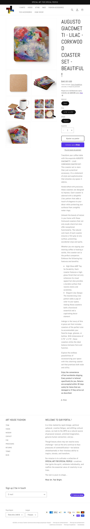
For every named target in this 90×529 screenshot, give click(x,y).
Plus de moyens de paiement (73, 150)
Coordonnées (81, 524)
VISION (8, 429)
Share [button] (65, 400)
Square (66, 121)
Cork (65, 103)
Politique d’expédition (69, 524)
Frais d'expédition (76, 84)
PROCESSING (10, 444)
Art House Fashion (22, 522)
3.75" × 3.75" (68, 112)
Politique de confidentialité (77, 522)
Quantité (64, 126)
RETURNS (9, 448)
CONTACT (9, 436)
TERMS (8, 451)
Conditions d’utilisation (56, 524)
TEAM (7, 425)
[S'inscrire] (44, 494)
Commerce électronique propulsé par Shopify (39, 522)
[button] (72, 9)
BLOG (7, 455)
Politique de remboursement (60, 522)
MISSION (8, 433)
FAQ (7, 440)
